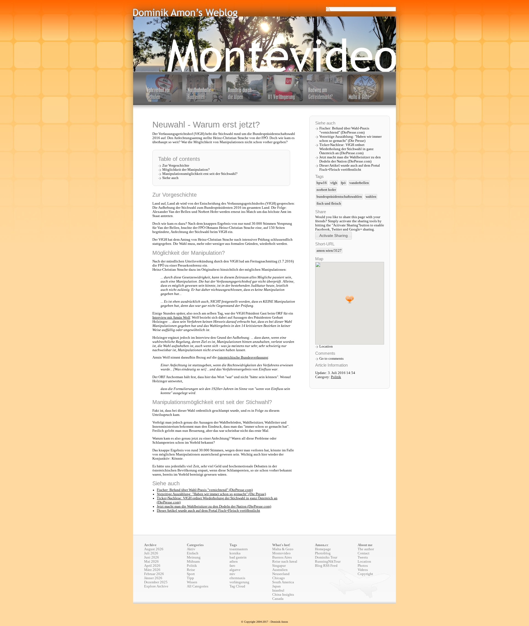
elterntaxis (237, 578)
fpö (343, 183)
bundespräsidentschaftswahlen (339, 197)
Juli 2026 (151, 553)
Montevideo (281, 553)
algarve (235, 570)
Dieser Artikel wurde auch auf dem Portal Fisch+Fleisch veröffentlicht (208, 511)
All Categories (197, 586)
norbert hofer (326, 190)
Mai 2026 (151, 561)
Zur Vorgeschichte (175, 165)
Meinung (194, 557)
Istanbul (278, 590)
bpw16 (322, 183)
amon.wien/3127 (329, 251)
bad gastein (238, 557)
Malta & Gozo (282, 549)
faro (232, 566)
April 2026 (152, 566)
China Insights (283, 595)
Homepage (323, 549)
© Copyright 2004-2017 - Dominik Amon (264, 621)
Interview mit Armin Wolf (171, 317)
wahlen (371, 197)
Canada (278, 599)
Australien (280, 570)
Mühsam (193, 561)
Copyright (365, 574)
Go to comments (331, 359)
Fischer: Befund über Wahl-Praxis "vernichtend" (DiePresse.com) (205, 490)
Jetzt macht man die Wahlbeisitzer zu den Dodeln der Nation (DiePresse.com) (214, 506)
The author (366, 549)
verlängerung (239, 582)
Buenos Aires (282, 557)
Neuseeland (281, 574)
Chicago (278, 578)
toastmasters (239, 549)
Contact (363, 553)
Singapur (279, 566)
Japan (276, 586)
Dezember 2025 (156, 582)
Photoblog (323, 553)
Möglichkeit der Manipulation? (186, 170)
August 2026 (153, 549)
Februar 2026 (154, 574)
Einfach (192, 553)
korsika (235, 553)
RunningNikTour (328, 561)
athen (234, 561)
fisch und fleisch (329, 203)
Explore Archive (156, 586)
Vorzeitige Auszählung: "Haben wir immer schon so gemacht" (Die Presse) (211, 494)
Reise (191, 570)
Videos (363, 570)
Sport (191, 574)
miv (232, 574)
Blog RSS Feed (326, 566)
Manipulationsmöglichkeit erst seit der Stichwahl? (199, 174)
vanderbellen (359, 183)
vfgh (333, 183)
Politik (336, 377)
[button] (333, 236)
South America (283, 582)
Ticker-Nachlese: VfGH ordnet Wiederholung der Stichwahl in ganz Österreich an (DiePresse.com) (346, 149)
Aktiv (191, 549)
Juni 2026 (151, 557)
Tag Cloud (237, 586)
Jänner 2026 (153, 578)
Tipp (190, 578)
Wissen (192, 582)
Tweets (363, 557)
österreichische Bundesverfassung (243, 357)
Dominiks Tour (326, 557)
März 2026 (152, 570)
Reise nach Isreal (284, 561)
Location (326, 346)
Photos (363, 566)
